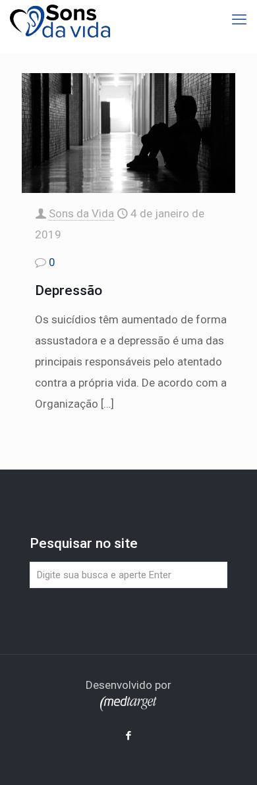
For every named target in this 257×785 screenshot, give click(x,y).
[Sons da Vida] (60, 19)
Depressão (68, 290)
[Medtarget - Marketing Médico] (128, 707)
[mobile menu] (239, 20)
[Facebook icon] (129, 736)
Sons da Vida (81, 213)
